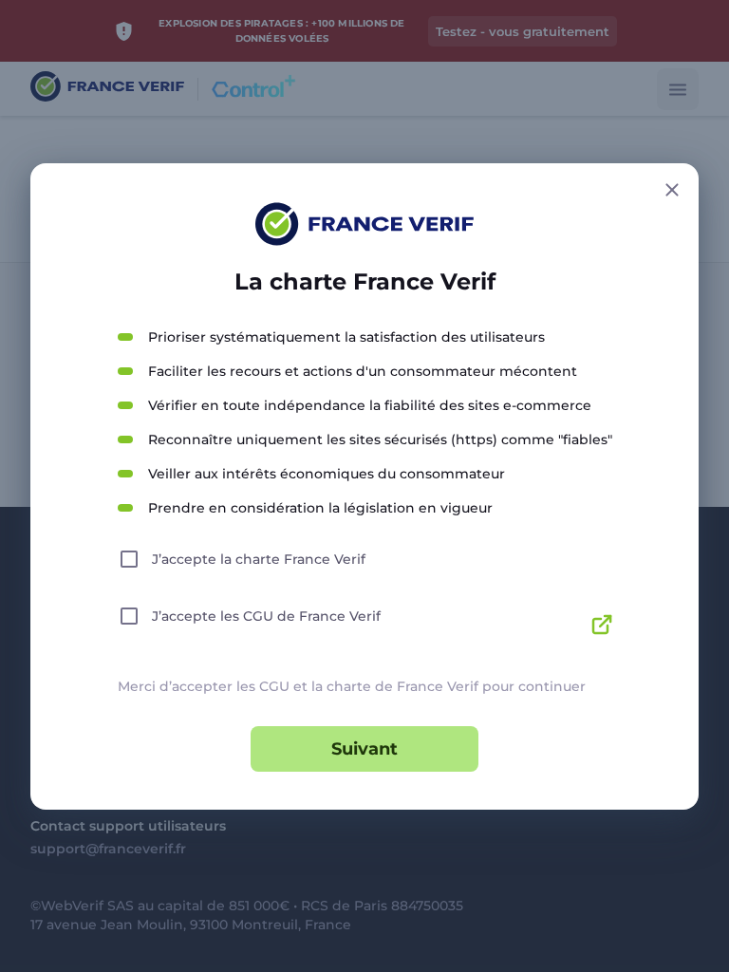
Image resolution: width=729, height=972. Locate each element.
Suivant (364, 748)
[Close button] (672, 189)
